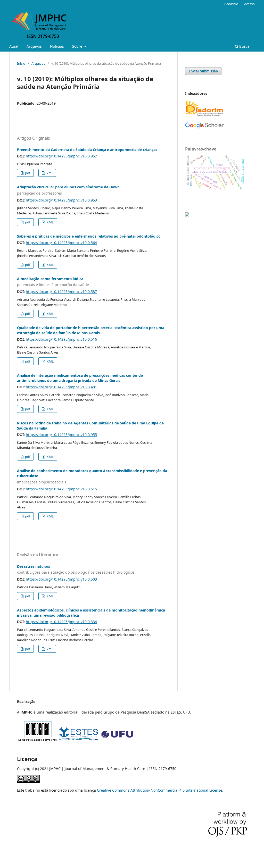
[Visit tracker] (187, 215)
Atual (13, 46)
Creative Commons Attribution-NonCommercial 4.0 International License (159, 790)
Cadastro (231, 4)
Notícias (57, 46)
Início (21, 63)
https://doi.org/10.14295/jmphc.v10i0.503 (61, 579)
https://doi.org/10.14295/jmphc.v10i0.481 (61, 386)
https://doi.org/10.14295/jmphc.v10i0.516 (61, 339)
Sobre (77, 46)
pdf (27, 173)
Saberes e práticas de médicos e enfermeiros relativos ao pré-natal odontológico (89, 236)
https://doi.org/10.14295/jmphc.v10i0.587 (61, 291)
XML (50, 222)
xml (49, 173)
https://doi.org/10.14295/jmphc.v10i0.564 (61, 242)
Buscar (244, 46)
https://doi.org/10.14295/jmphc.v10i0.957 (61, 156)
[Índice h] (204, 127)
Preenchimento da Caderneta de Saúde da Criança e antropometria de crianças (87, 149)
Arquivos (34, 46)
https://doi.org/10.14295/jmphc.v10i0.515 (61, 489)
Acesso (249, 4)
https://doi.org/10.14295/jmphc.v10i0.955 (61, 434)
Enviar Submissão (203, 71)
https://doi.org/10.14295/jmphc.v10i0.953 (61, 200)
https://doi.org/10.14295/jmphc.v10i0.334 (61, 621)
